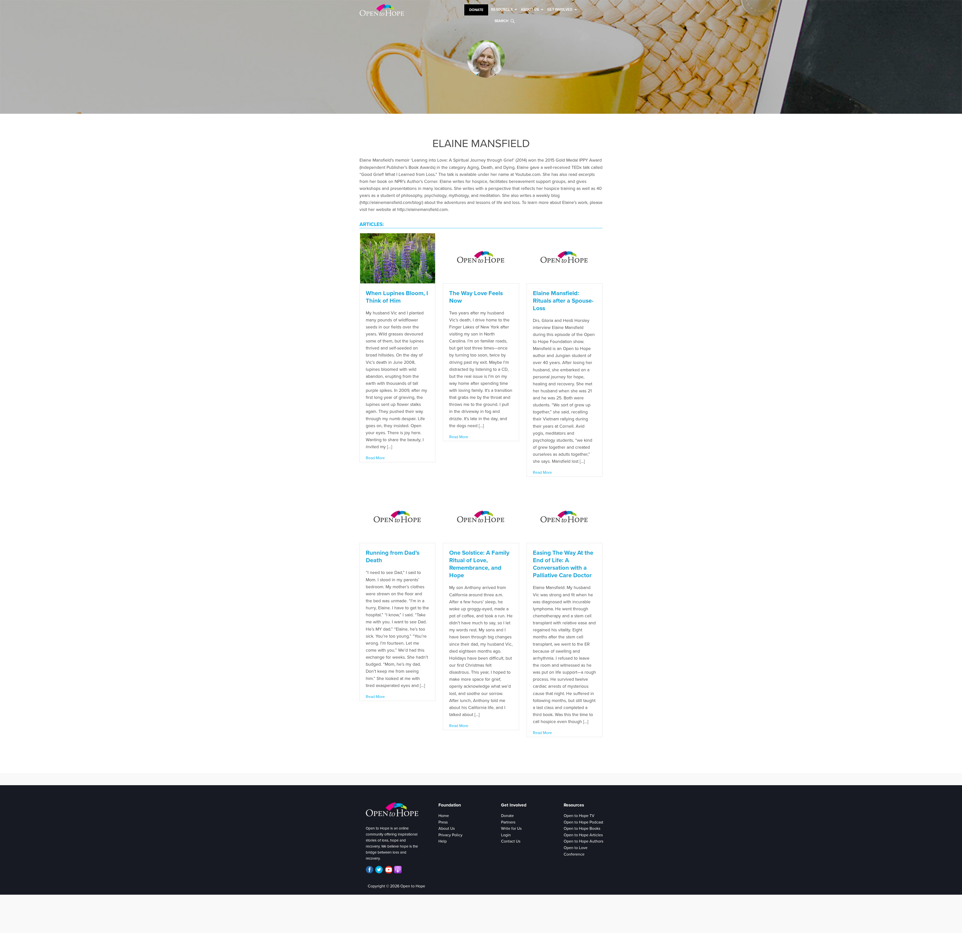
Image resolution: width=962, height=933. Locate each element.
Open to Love (575, 847)
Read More (375, 458)
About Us (446, 828)
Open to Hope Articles (583, 835)
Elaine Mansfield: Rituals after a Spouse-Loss (563, 301)
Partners (508, 822)
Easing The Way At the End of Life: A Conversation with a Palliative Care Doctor (563, 564)
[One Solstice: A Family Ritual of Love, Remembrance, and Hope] (481, 517)
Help (442, 841)
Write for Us (511, 828)
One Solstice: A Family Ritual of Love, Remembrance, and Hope (479, 564)
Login (506, 835)
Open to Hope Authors (583, 841)
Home (443, 815)
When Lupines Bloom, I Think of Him (397, 297)
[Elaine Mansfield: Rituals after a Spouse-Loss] (564, 257)
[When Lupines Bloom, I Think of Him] (397, 257)
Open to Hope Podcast (583, 822)
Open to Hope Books (582, 828)
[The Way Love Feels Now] (481, 257)
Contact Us (510, 841)
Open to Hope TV (579, 815)
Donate (476, 10)
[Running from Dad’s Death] (397, 517)
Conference (574, 854)
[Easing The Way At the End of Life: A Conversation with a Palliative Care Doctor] (564, 517)
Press (443, 822)
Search (501, 21)
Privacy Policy (450, 835)
